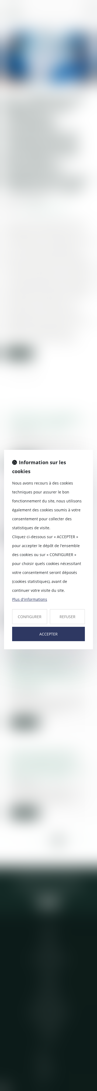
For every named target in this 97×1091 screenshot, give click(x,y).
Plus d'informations (29, 599)
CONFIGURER (29, 616)
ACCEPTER (48, 634)
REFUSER (67, 616)
